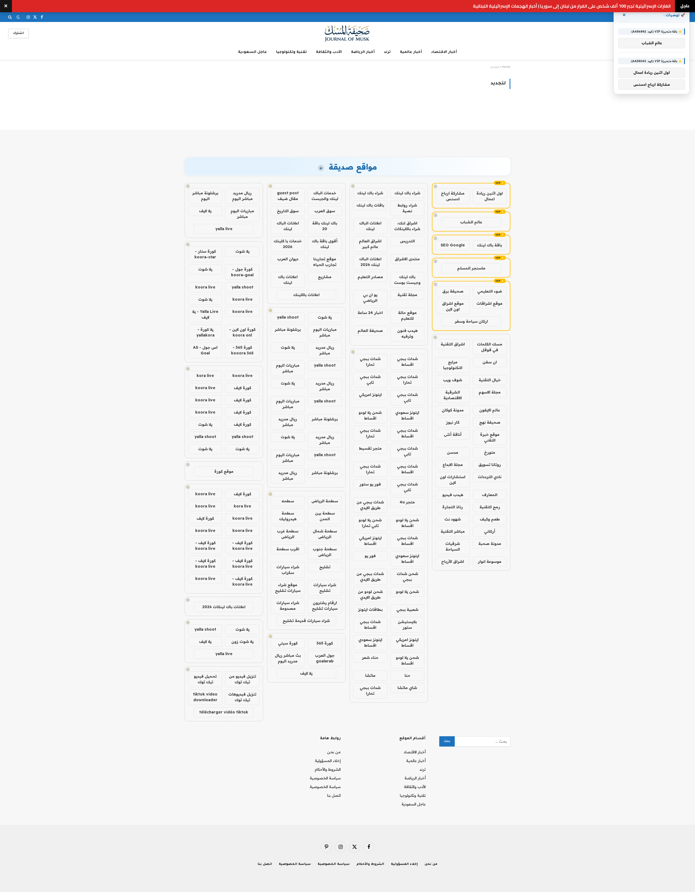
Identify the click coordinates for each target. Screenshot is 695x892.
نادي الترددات (489, 476)
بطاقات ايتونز (370, 609)
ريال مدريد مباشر (324, 350)
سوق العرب (324, 210)
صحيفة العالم (370, 330)
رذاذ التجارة (452, 506)
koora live (205, 287)
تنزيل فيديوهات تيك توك (242, 697)
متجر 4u (407, 502)
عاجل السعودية (252, 52)
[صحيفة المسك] (348, 33)
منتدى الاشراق (407, 258)
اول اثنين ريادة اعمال (489, 196)
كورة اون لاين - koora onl (242, 332)
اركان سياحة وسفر (471, 321)
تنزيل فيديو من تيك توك (242, 679)
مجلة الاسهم (490, 392)
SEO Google (453, 245)
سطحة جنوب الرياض (325, 552)
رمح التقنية (489, 506)
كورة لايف (242, 387)
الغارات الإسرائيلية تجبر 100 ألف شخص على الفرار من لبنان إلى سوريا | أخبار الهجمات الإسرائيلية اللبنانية (572, 6)
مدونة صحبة (489, 543)
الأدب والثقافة (329, 52)
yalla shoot (288, 317)
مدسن (452, 452)
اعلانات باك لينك (288, 279)
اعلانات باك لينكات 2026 (223, 606)
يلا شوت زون (242, 641)
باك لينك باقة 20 (324, 226)
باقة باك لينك (489, 245)
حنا (407, 675)
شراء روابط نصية (407, 208)
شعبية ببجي (407, 609)
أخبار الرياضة (363, 52)
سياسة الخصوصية (325, 778)
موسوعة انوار (489, 561)
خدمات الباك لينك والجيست (324, 196)
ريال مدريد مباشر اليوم (242, 196)
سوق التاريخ (288, 210)
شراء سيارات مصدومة (287, 605)
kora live (205, 375)
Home (506, 67)
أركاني (489, 531)
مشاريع (324, 276)
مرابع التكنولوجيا (452, 365)
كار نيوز (452, 422)
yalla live (223, 228)
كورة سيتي (288, 643)
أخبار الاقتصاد (444, 52)
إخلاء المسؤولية (328, 760)
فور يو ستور (370, 484)
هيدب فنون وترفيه (407, 333)
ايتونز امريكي (370, 394)
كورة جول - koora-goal (242, 272)
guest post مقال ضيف (288, 196)
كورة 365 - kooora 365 (242, 350)
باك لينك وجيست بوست (407, 279)
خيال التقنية (490, 379)
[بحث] (10, 17)
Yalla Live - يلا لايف (205, 314)
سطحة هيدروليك (287, 516)
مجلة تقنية (407, 294)
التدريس (407, 241)
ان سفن (489, 362)
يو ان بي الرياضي (370, 297)
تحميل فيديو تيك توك (205, 679)
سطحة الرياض (324, 501)
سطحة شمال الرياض (325, 534)
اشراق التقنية (453, 344)
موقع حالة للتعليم (407, 315)
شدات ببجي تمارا (370, 361)
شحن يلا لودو (407, 591)
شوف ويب (452, 379)
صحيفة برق (452, 291)
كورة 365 (325, 643)
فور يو (370, 555)
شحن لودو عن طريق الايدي (370, 594)
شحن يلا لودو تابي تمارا (370, 523)
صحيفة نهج (489, 422)
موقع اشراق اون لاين (453, 306)
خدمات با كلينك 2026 (288, 244)
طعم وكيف (490, 519)
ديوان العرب (287, 258)
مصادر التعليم (370, 276)
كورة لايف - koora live (242, 545)
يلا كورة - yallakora (205, 332)
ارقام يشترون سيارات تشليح (324, 605)
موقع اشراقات (489, 303)
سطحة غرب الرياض (287, 534)
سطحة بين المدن (325, 516)
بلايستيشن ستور (407, 624)
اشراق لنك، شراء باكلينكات (407, 226)
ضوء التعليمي (489, 291)
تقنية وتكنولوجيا (291, 52)
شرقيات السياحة (452, 546)
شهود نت (452, 519)
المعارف (489, 494)
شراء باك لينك (407, 193)
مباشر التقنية (453, 531)
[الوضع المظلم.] (18, 17)
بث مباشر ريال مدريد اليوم (288, 658)
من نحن (334, 752)
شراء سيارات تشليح (324, 587)
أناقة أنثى (453, 434)
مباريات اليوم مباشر (325, 332)
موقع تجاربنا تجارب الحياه (324, 261)
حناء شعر (370, 657)
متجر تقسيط (370, 448)
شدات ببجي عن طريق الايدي (370, 505)
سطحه (288, 501)
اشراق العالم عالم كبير (370, 244)
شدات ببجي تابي (370, 379)
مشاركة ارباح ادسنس (453, 196)
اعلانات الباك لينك (370, 226)
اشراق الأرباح (452, 561)
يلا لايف (306, 673)
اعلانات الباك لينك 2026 (370, 261)
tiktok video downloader (205, 697)
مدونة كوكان (453, 410)
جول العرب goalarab (324, 658)
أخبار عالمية (411, 52)
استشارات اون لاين (452, 479)
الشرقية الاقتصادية (452, 395)
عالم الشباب (471, 222)
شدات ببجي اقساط (407, 361)
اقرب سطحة (287, 549)
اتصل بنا (334, 795)
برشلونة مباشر (288, 329)
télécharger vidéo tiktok (223, 712)
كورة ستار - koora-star (205, 254)
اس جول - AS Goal (205, 350)
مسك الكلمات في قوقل (489, 347)
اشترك (18, 33)
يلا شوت (325, 317)
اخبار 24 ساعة (370, 312)
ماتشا (370, 675)
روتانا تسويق (489, 464)
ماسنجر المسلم (471, 268)
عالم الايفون (489, 410)
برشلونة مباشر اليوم (205, 196)
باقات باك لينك (370, 205)
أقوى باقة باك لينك (324, 244)
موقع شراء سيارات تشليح (288, 587)
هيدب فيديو (452, 494)
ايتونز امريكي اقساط (370, 540)
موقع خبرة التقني (490, 437)
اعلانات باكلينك (306, 294)
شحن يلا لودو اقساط (370, 415)
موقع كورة (223, 471)
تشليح (324, 566)
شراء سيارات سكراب (287, 569)
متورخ (489, 452)
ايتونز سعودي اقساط (407, 415)
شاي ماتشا (407, 687)
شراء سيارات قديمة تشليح (306, 620)
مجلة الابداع (453, 464)
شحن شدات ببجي (407, 576)
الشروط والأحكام (328, 769)
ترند (387, 52)
